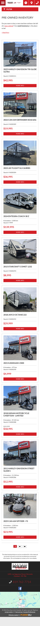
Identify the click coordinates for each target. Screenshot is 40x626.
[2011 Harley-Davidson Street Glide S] (20, 453)
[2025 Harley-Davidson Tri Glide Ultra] (20, 54)
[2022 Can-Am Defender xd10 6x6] (20, 104)
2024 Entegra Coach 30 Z (16, 216)
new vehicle (9, 26)
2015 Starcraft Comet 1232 (17, 266)
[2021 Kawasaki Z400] (20, 347)
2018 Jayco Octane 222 (15, 315)
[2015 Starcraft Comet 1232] (20, 251)
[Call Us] (37, 3)
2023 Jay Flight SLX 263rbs (16, 168)
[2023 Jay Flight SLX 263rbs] (20, 153)
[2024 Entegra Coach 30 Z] (20, 201)
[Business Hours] (26, 3)
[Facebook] (20, 588)
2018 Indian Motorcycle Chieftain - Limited (16, 414)
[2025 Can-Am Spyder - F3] (20, 506)
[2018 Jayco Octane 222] (20, 299)
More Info (20, 85)
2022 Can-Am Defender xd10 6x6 (19, 120)
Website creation (13, 615)
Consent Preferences (29, 612)
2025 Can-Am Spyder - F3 (15, 521)
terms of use (19, 612)
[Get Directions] (31, 3)
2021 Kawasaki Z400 (13, 363)
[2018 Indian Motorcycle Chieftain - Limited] (20, 398)
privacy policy (9, 612)
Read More (5, 32)
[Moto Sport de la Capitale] (14, 3)
